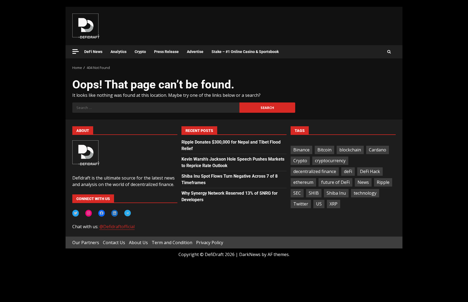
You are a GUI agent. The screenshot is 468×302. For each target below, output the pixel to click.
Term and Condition (172, 242)
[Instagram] (88, 213)
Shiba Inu (336, 193)
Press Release (166, 51)
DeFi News (93, 51)
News (363, 182)
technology (365, 193)
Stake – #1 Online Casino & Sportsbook (245, 51)
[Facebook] (101, 213)
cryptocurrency (330, 161)
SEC (297, 193)
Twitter (300, 204)
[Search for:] (155, 107)
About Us (138, 242)
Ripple (383, 182)
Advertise (195, 51)
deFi (348, 171)
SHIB (314, 193)
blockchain (350, 150)
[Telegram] (127, 213)
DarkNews (250, 254)
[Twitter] (75, 213)
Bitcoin (324, 150)
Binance (301, 150)
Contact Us (114, 242)
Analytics (118, 51)
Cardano (377, 150)
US (319, 204)
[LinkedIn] (114, 213)
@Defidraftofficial (117, 227)
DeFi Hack (370, 171)
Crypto (140, 51)
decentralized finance (314, 171)
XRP (333, 204)
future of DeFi (335, 182)
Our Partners (85, 242)
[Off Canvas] (75, 51)
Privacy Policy (209, 242)
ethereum (303, 182)
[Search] (389, 52)
